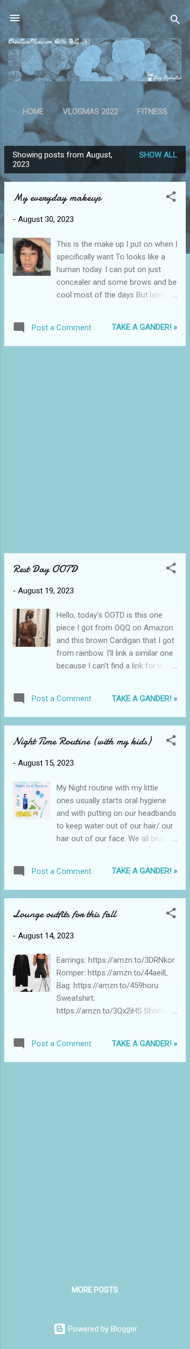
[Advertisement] (95, 450)
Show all (158, 155)
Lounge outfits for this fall (64, 914)
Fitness (152, 111)
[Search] (175, 21)
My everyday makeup (57, 197)
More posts (95, 1290)
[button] (171, 198)
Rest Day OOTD (45, 569)
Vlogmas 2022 (90, 111)
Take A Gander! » (144, 327)
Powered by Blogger (101, 1329)
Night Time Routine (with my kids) (82, 741)
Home (33, 111)
